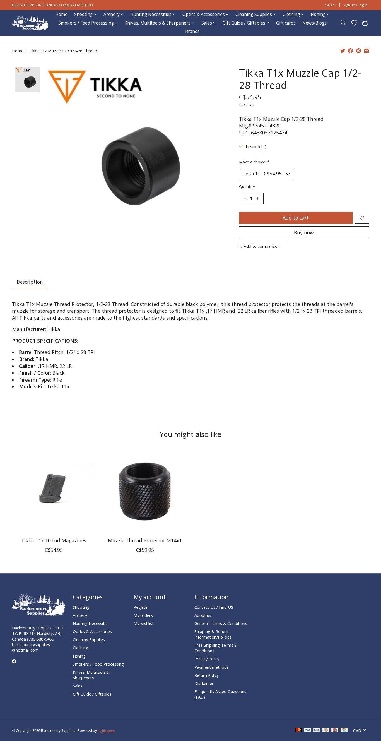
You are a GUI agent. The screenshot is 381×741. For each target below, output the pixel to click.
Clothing (80, 647)
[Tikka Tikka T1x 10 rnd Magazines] (53, 491)
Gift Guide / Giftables (92, 694)
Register (141, 607)
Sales (77, 686)
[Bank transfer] (316, 730)
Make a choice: (254, 162)
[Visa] (307, 730)
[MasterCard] (298, 730)
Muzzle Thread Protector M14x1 (145, 540)
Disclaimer (204, 683)
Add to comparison (262, 246)
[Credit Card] (344, 730)
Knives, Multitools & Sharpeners (91, 674)
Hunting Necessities (91, 623)
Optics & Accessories (92, 631)
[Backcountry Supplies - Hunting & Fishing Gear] (30, 23)
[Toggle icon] (343, 23)
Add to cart (296, 217)
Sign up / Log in (355, 5)
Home (61, 14)
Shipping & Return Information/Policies (213, 634)
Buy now (304, 232)
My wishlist (144, 623)
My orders (143, 615)
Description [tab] (30, 281)
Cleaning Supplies (89, 639)
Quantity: (247, 186)
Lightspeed (106, 730)
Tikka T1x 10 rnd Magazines (53, 540)
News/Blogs (314, 23)
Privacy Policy (206, 658)
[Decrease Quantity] (245, 199)
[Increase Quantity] (257, 199)
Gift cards (286, 23)
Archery (80, 615)
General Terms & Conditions (220, 623)
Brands (192, 31)
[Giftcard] (334, 730)
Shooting (81, 607)
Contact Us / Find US (213, 607)
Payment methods (211, 667)
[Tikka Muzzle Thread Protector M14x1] (145, 491)
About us (202, 615)
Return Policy (206, 675)
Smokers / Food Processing (98, 664)
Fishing (79, 656)
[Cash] (325, 730)
